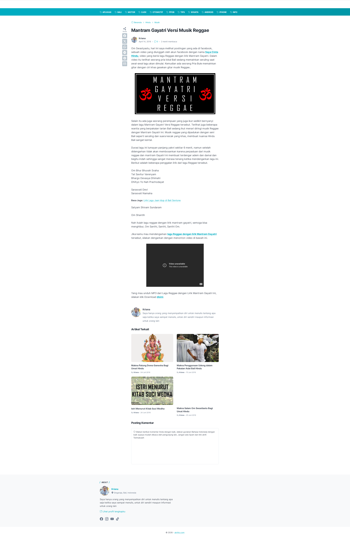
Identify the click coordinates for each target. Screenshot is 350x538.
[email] (124, 63)
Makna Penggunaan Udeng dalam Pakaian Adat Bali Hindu (194, 367)
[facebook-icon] (101, 519)
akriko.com (179, 532)
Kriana (114, 489)
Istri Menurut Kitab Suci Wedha (147, 408)
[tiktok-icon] (117, 519)
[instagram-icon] (106, 519)
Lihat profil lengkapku (113, 511)
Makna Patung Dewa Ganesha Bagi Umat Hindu (149, 367)
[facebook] (124, 35)
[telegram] (124, 52)
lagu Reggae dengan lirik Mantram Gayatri (192, 234)
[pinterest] (124, 58)
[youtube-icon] (112, 519)
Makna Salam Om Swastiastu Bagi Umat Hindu (195, 410)
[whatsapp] (124, 46)
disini (160, 297)
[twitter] (124, 41)
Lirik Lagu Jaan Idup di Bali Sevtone (162, 200)
